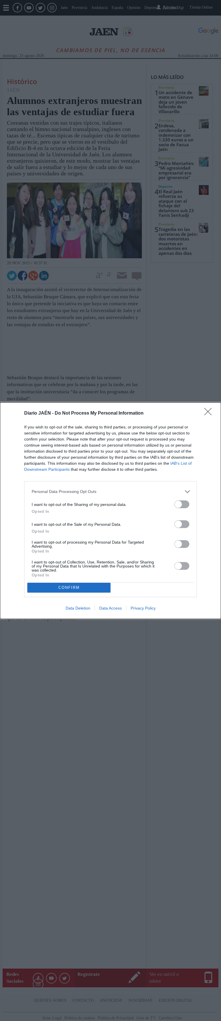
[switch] (181, 504)
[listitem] (110, 492)
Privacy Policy (143, 608)
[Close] (209, 413)
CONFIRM (69, 587)
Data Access (110, 608)
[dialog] (110, 510)
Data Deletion (78, 608)
